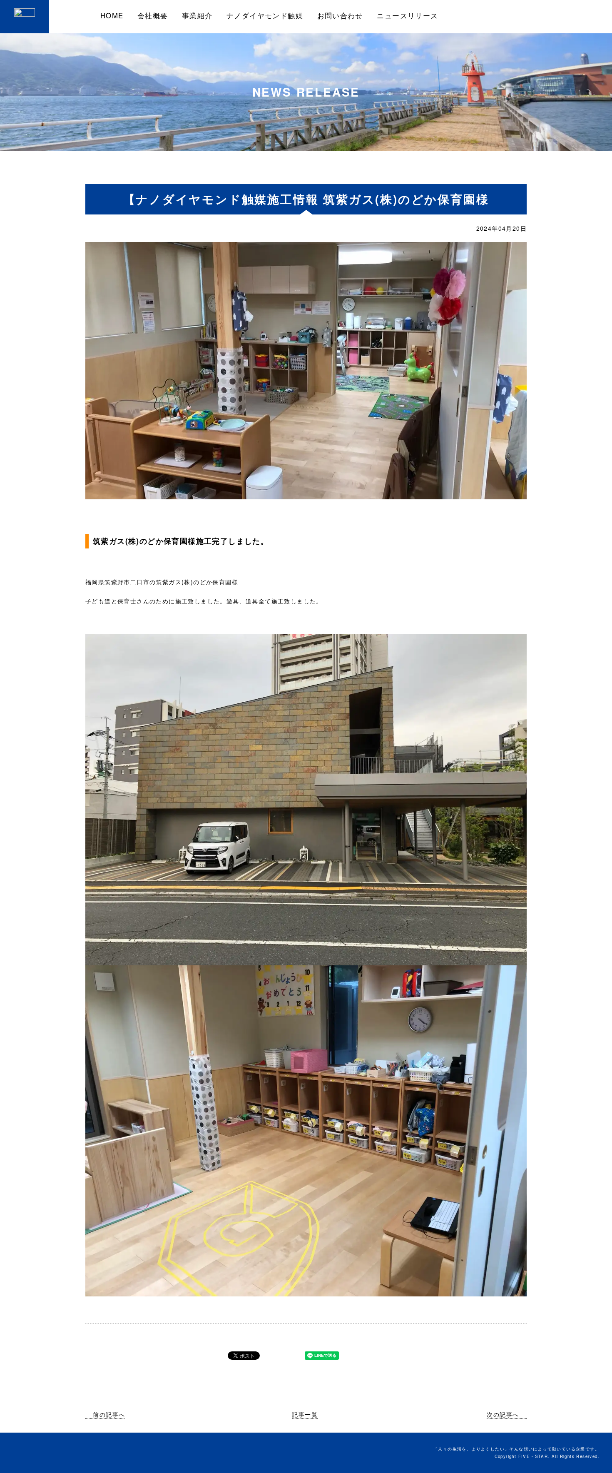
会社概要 (152, 15)
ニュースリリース (407, 15)
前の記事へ (109, 1414)
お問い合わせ (340, 15)
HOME (112, 15)
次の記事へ (503, 1414)
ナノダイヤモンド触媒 (264, 15)
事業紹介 (197, 15)
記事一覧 (305, 1414)
